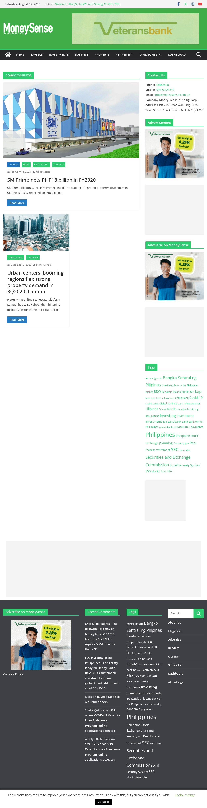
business (150, 398)
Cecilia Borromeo (165, 398)
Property (102, 54)
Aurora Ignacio (153, 378)
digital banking (168, 403)
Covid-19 (196, 397)
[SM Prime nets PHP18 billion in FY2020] (71, 120)
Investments (59, 54)
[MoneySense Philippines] (8, 55)
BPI (192, 392)
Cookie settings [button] (185, 795)
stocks (156, 471)
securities (184, 450)
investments (153, 421)
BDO (157, 391)
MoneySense (43, 171)
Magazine (174, 631)
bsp (198, 391)
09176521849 (165, 90)
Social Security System (185, 465)
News (20, 54)
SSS (148, 471)
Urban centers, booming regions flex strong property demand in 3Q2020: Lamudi (35, 282)
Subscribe (175, 665)
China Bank (182, 398)
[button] (159, 54)
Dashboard (177, 54)
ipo (165, 421)
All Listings (175, 682)
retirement (163, 450)
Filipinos (151, 408)
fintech (171, 409)
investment (185, 415)
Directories (148, 54)
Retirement (124, 54)
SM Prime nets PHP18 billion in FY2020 (51, 179)
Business (81, 54)
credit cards (152, 403)
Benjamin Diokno (171, 391)
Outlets (173, 657)
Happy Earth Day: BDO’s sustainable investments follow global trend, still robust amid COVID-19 (102, 678)
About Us (174, 622)
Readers (173, 648)
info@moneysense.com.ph (172, 95)
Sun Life (166, 471)
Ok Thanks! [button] (103, 801)
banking (167, 385)
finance (162, 409)
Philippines (160, 435)
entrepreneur (192, 403)
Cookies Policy (13, 674)
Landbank (174, 421)
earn (180, 403)
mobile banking (167, 426)
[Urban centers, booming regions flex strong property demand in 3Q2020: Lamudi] (36, 232)
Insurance (152, 416)
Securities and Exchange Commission (140, 757)
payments (197, 427)
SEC (174, 449)
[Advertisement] (174, 210)
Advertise (174, 639)
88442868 (162, 85)
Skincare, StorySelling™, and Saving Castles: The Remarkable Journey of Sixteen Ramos (87, 6)
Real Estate (151, 736)
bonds (185, 392)
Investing (168, 415)
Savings (37, 54)
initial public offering (187, 409)
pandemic (183, 427)
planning (166, 443)
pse (187, 443)
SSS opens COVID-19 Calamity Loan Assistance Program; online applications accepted (102, 720)
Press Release (41, 164)
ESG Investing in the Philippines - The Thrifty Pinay (101, 663)
